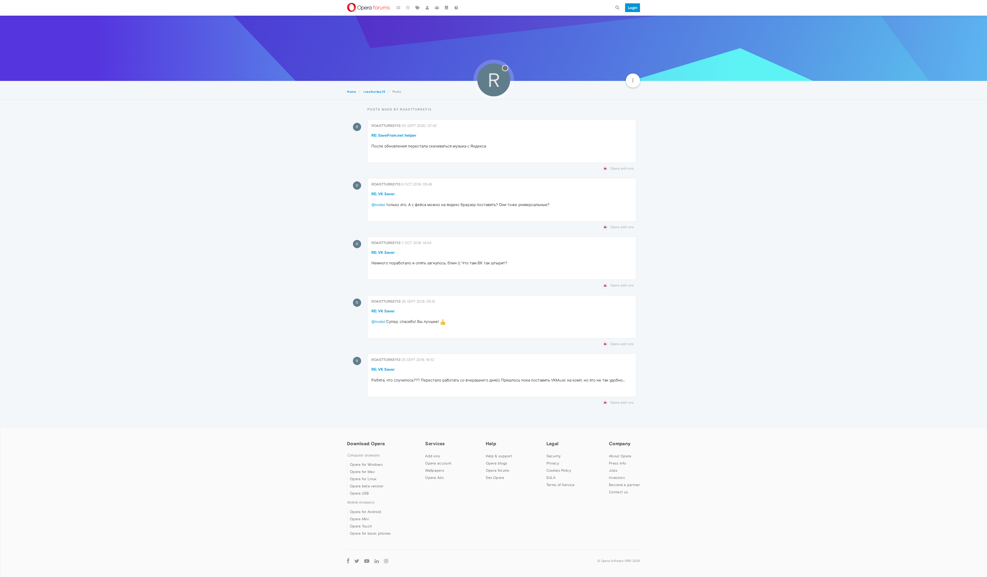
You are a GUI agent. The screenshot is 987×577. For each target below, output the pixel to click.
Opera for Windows (366, 464)
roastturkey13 (385, 126)
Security (553, 456)
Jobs (613, 470)
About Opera (620, 456)
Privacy (552, 463)
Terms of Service (560, 485)
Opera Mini (359, 519)
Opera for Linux (363, 479)
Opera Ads (434, 478)
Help (491, 443)
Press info (617, 463)
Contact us (618, 492)
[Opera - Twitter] (357, 561)
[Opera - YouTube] (367, 561)
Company (619, 443)
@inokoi (378, 204)
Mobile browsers (360, 502)
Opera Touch (361, 526)
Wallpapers (434, 470)
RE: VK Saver (383, 194)
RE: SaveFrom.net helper (393, 135)
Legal (552, 443)
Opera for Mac (362, 472)
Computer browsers (363, 455)
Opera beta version (366, 486)
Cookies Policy (558, 470)
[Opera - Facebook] (348, 561)
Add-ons (432, 456)
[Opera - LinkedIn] (376, 561)
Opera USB (359, 493)
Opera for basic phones (370, 533)
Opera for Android (365, 512)
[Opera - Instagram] (386, 561)
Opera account (438, 463)
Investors (617, 478)
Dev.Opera (495, 478)
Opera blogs (496, 463)
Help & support (499, 456)
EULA (550, 478)
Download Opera (366, 443)
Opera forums (497, 470)
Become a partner (624, 485)
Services (435, 443)
